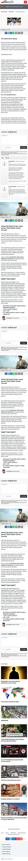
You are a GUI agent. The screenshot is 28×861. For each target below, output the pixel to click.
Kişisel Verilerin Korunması (13, 834)
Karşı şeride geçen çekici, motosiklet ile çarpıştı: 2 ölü (15, 6)
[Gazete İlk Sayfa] (7, 2)
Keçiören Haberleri (6, 847)
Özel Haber (11, 11)
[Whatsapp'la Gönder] (13, 33)
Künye (2, 833)
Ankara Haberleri (6, 844)
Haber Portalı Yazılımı (8, 859)
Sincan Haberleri (6, 851)
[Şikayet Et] (25, 183)
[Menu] (25, 2)
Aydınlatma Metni (21, 833)
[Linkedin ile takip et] (14, 838)
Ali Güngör (9, 318)
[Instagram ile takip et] (17, 838)
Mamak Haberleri (6, 853)
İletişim (7, 833)
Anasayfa (5, 11)
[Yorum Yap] (22, 33)
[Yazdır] (19, 33)
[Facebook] (6, 33)
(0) (14, 196)
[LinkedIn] (11, 33)
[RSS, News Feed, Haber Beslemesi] (20, 838)
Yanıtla (11, 196)
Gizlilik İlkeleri (13, 833)
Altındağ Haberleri (6, 849)
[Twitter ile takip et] (10, 838)
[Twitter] (8, 33)
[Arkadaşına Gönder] (16, 33)
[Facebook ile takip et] (7, 838)
